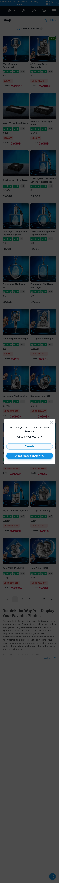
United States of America (29, 455)
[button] (29, 441)
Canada (29, 446)
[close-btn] (51, 422)
